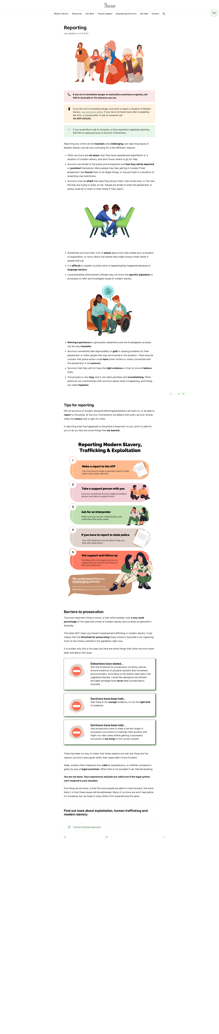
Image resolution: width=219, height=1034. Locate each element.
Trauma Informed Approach (87, 827)
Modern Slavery (61, 13)
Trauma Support (105, 13)
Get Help (144, 13)
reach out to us (93, 132)
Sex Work (89, 13)
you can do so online (92, 112)
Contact (155, 13)
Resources (77, 13)
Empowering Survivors (126, 13)
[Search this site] (164, 14)
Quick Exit (214, 13)
